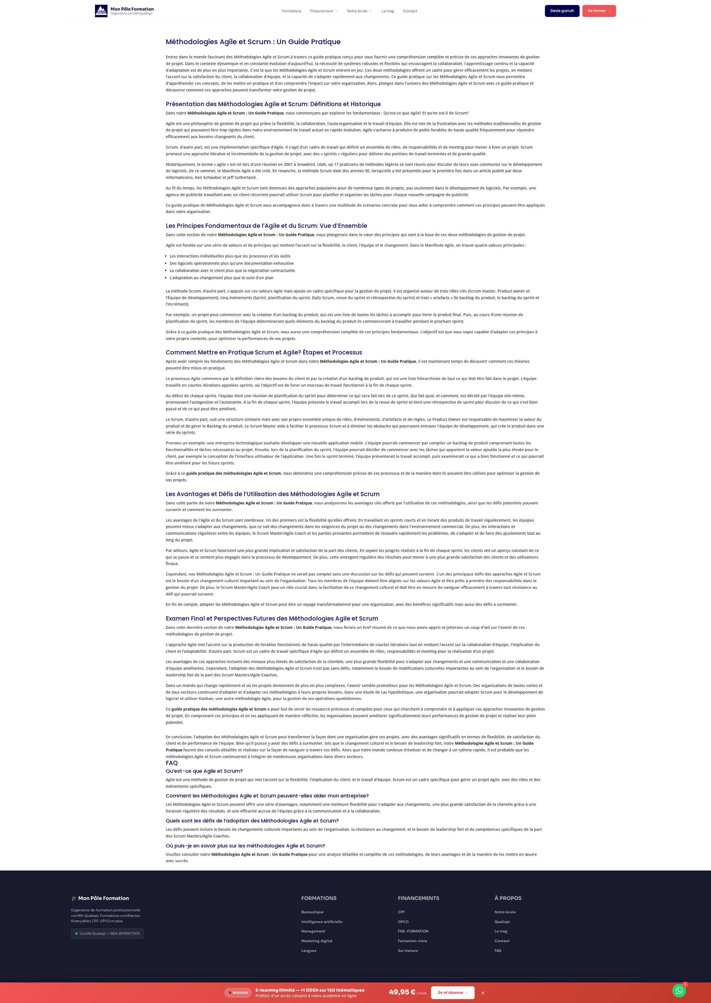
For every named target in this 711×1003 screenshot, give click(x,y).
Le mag (388, 11)
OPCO (403, 921)
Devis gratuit (562, 11)
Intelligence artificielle (321, 921)
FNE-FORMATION (413, 931)
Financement (321, 11)
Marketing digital (316, 941)
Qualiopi (502, 921)
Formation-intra (412, 941)
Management (313, 931)
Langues (308, 950)
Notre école (357, 11)
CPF (401, 912)
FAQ (498, 950)
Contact (410, 11)
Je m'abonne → (453, 992)
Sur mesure (408, 950)
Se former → (599, 11)
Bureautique (312, 912)
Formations (291, 11)
